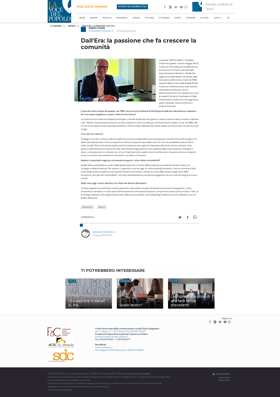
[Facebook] (210, 323)
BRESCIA (107, 18)
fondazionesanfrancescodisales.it (111, 336)
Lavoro (72, 26)
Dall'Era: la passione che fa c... (99, 26)
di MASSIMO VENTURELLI (101, 31)
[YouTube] (225, 323)
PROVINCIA (121, 18)
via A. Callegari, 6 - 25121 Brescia (110, 331)
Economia (56, 26)
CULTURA (149, 18)
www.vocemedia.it (103, 347)
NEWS (82, 18)
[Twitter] (220, 323)
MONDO (94, 18)
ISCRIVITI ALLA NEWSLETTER (132, 6)
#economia (87, 207)
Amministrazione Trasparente (60, 390)
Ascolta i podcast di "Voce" (219, 6)
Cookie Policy (224, 377)
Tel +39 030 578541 (136, 331)
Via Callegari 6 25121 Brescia (108, 350)
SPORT (178, 18)
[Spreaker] (215, 323)
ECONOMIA (164, 18)
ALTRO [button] (217, 18)
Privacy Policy (224, 380)
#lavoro (102, 207)
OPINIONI (190, 18)
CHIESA (136, 18)
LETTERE (204, 18)
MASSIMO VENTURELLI (104, 232)
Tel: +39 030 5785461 (133, 350)
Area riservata (223, 374)
